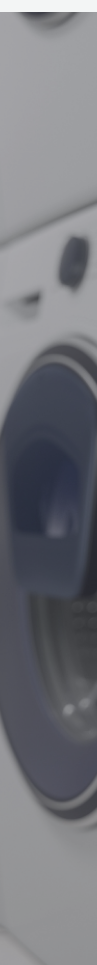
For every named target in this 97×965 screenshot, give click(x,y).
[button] (58, 7)
